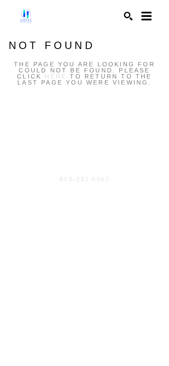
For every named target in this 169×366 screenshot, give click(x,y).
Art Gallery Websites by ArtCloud (107, 218)
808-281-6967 (84, 178)
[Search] (128, 16)
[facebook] (101, 136)
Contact (84, 191)
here (56, 76)
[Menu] (146, 16)
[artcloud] (67, 136)
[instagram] (84, 136)
